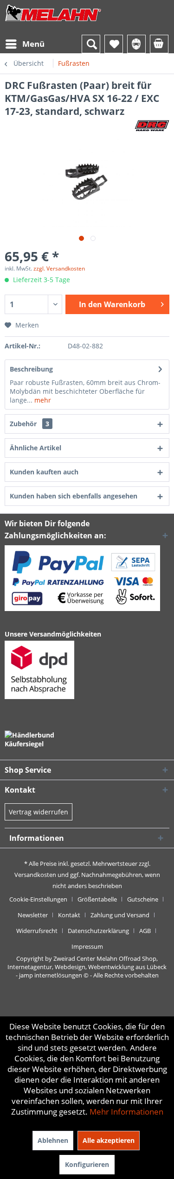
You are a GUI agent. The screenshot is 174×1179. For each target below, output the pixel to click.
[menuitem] (24, 44)
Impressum (87, 946)
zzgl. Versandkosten (59, 268)
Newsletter (33, 915)
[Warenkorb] (159, 44)
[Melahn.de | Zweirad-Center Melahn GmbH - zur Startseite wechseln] (53, 22)
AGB (145, 931)
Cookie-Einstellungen (38, 899)
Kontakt (69, 915)
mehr (41, 400)
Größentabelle (97, 899)
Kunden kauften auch (44, 471)
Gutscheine (142, 899)
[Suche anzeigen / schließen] (91, 44)
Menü (33, 43)
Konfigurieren (87, 1164)
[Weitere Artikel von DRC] (152, 126)
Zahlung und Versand (119, 915)
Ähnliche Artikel (35, 447)
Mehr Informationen (126, 1111)
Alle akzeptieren (109, 1140)
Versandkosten (35, 874)
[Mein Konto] (136, 44)
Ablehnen (53, 1140)
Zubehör (29, 423)
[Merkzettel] (113, 44)
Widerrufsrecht (37, 931)
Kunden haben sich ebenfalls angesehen (73, 496)
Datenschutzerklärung (98, 931)
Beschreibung (31, 369)
